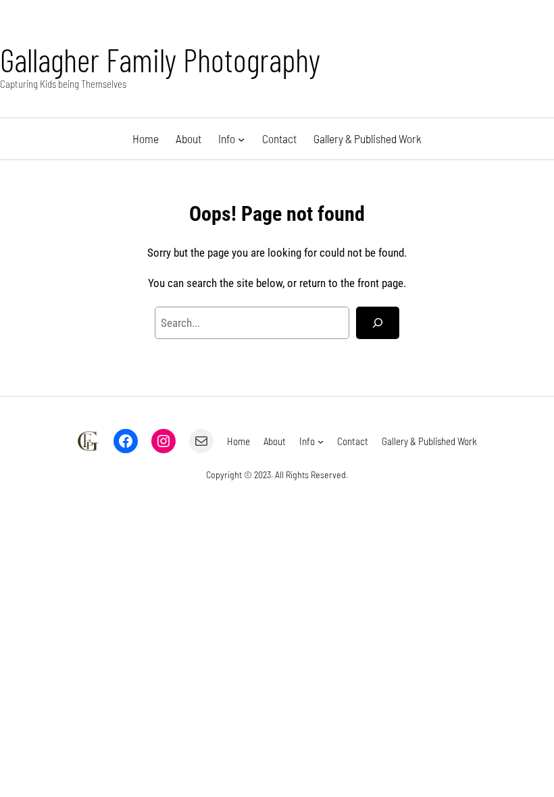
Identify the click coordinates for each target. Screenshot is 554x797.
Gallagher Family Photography (160, 59)
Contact (279, 138)
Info (226, 138)
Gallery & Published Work (367, 138)
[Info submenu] (241, 138)
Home (145, 138)
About (188, 138)
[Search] (377, 323)
